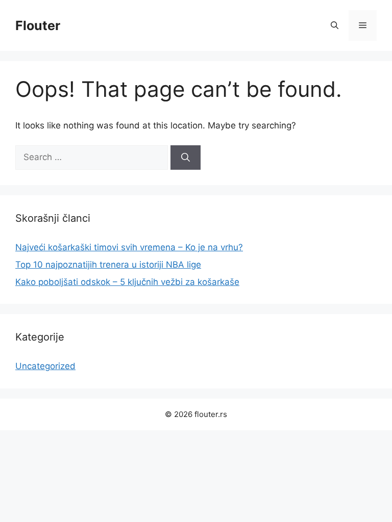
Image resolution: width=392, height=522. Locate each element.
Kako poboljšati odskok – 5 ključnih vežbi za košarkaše (127, 282)
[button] (335, 25)
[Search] (185, 157)
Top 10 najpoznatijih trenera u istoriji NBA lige (108, 264)
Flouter (37, 25)
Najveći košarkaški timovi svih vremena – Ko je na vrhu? (129, 247)
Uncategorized (45, 366)
